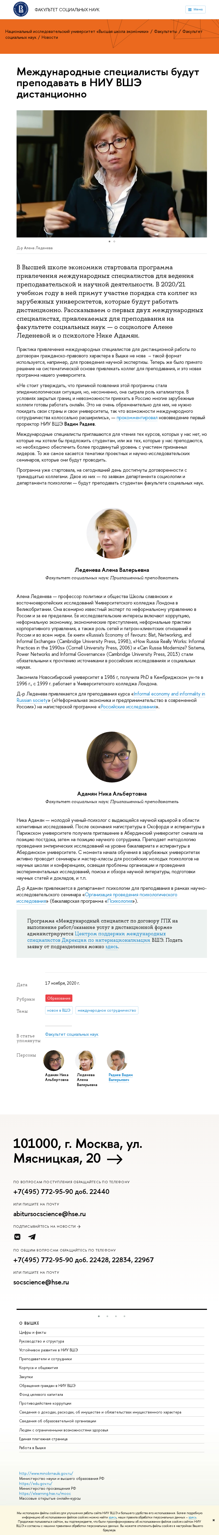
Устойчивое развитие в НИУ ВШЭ (48, 1349)
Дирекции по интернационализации (107, 940)
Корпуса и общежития (38, 1367)
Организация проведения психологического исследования (97, 897)
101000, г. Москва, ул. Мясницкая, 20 (77, 1150)
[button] (202, 173)
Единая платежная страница (43, 1438)
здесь (112, 1517)
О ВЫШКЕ (29, 1323)
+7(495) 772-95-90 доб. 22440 (61, 1191)
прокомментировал (137, 417)
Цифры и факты (32, 1332)
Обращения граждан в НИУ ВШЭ (47, 1385)
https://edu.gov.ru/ (35, 1483)
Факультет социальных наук (67, 9)
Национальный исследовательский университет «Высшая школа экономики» (77, 31)
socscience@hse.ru (41, 1282)
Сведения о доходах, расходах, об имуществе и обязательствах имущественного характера (100, 1412)
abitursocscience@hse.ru (49, 1213)
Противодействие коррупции (45, 1403)
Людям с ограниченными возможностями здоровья (63, 1429)
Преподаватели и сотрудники (45, 1358)
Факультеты (166, 31)
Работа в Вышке (32, 1447)
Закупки (26, 1376)
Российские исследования (128, 706)
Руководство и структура (41, 1341)
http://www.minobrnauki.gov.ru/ (46, 1473)
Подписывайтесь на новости (44, 1226)
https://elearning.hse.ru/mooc (45, 1493)
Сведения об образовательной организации (57, 1420)
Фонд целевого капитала (41, 1394)
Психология (119, 901)
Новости (50, 37)
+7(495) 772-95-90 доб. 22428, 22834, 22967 (83, 1259)
